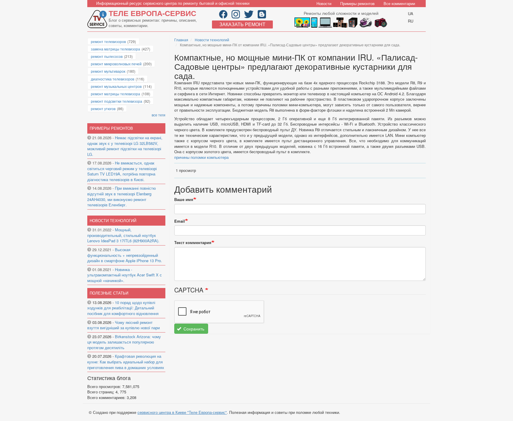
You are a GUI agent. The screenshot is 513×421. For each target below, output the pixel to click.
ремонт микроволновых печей (116, 63)
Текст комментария (192, 242)
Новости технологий (212, 39)
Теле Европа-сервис (152, 13)
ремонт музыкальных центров (116, 86)
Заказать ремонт (242, 24)
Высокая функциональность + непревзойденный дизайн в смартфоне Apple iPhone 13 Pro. (124, 255)
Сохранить (193, 329)
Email (179, 221)
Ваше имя (183, 199)
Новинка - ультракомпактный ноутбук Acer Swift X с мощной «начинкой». (124, 275)
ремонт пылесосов (107, 56)
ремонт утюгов (103, 108)
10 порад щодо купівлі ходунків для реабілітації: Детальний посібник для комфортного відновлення (123, 308)
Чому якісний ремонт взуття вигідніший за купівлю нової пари (123, 325)
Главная (181, 39)
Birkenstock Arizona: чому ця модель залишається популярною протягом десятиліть (124, 342)
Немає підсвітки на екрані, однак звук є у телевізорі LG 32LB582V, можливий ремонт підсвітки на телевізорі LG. (124, 146)
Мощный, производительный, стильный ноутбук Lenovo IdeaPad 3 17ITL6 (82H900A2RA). (123, 235)
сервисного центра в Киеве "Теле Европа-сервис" (182, 412)
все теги (158, 114)
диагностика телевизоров (112, 78)
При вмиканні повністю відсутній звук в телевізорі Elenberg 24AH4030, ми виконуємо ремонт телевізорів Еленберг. (121, 196)
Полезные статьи (109, 293)
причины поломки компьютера (201, 157)
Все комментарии (399, 3)
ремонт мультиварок (108, 71)
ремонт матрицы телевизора (115, 93)
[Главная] (98, 19)
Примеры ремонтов (357, 3)
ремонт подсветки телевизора (116, 101)
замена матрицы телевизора (115, 48)
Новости (323, 3)
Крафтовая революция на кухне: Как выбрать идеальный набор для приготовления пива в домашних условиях (125, 361)
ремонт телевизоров (108, 41)
